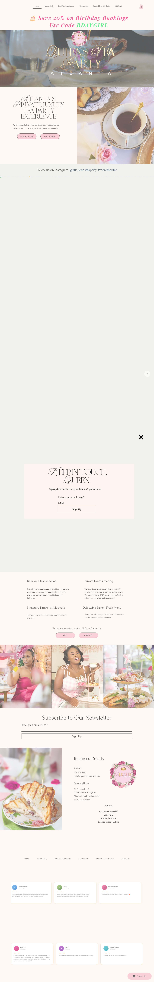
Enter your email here (70, 497)
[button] (141, 437)
